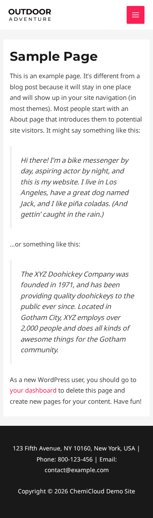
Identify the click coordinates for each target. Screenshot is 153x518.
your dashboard (33, 390)
